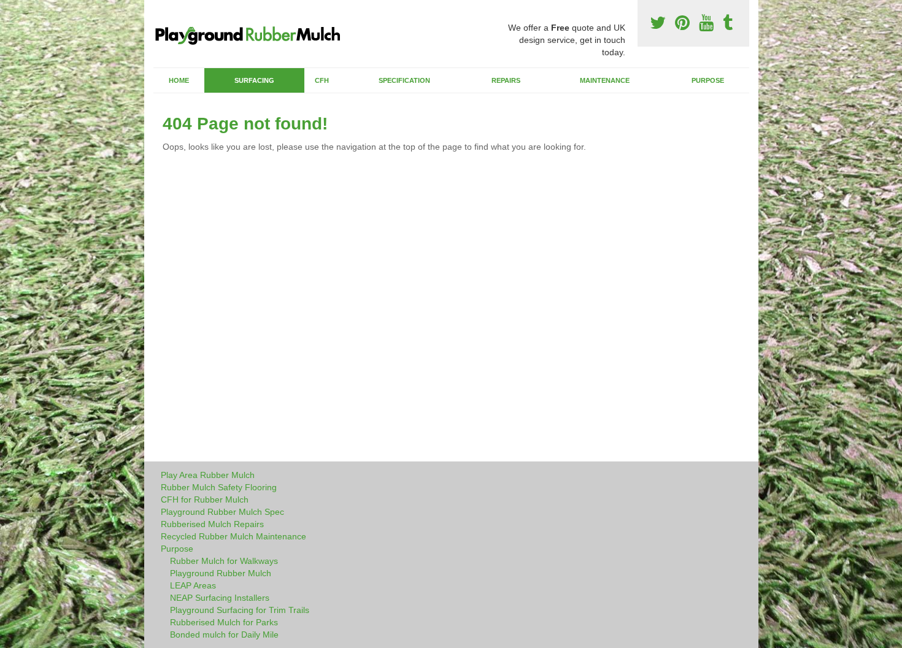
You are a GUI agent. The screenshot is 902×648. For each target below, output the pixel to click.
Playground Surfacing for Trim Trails (239, 610)
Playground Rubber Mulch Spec (222, 512)
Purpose (708, 80)
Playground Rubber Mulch (220, 573)
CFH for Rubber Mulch (205, 499)
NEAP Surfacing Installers (219, 598)
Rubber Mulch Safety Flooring (219, 487)
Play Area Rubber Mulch (208, 475)
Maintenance (605, 80)
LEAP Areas (193, 585)
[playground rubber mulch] (253, 32)
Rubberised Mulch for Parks (224, 622)
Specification (404, 80)
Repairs (505, 80)
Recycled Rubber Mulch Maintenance (233, 536)
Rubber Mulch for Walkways (224, 561)
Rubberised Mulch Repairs (212, 524)
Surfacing (254, 80)
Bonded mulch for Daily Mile (224, 634)
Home (179, 80)
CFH (322, 80)
